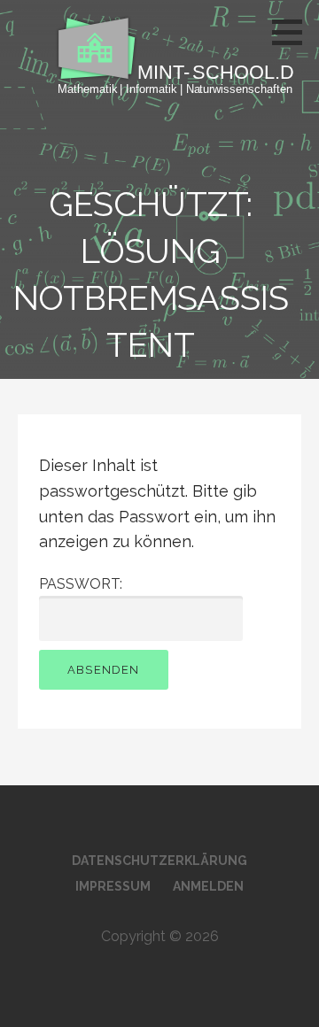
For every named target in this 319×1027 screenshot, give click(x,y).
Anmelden (208, 886)
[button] (293, 32)
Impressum (113, 886)
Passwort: (80, 583)
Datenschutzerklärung (159, 860)
